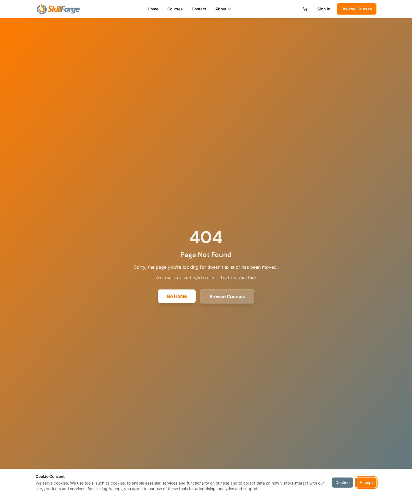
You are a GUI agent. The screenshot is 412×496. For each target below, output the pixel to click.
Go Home (177, 296)
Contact (199, 8)
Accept (366, 482)
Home (153, 8)
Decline (342, 482)
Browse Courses (356, 8)
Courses (175, 8)
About (220, 8)
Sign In (323, 8)
